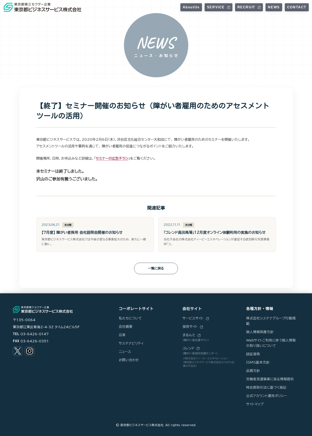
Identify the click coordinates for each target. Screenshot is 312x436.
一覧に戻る (156, 268)
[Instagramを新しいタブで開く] (29, 351)
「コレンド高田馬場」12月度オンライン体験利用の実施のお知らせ (214, 232)
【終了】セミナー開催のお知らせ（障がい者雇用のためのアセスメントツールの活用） (153, 110)
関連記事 (156, 208)
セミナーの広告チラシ (112, 158)
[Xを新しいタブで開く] (17, 351)
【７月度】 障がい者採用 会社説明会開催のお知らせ (82, 232)
